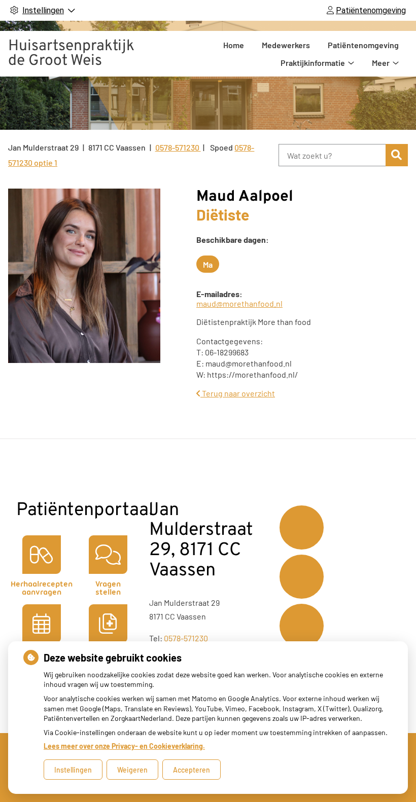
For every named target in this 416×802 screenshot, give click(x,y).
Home (233, 45)
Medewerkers (286, 45)
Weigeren (132, 769)
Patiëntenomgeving (363, 45)
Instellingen (73, 769)
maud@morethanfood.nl (239, 303)
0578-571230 (186, 638)
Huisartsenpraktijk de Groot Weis (71, 53)
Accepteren (191, 769)
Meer (381, 62)
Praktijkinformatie (313, 62)
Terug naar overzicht (237, 393)
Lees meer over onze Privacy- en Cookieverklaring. (124, 746)
